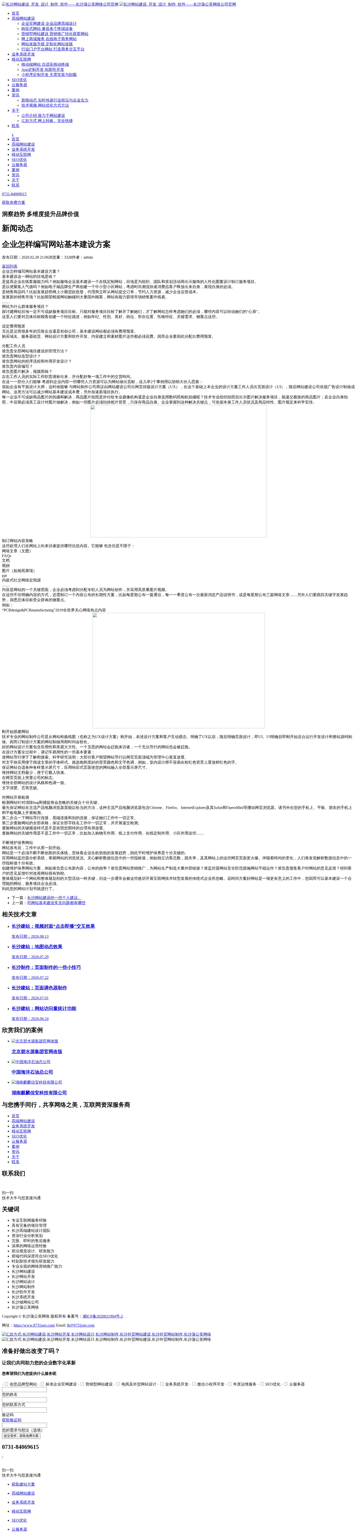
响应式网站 (47, 29)
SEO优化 (19, 80)
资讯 (15, 95)
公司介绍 (43, 115)
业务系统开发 (23, 54)
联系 (15, 126)
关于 (15, 110)
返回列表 (9, 266)
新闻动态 (54, 100)
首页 (15, 13)
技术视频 (45, 105)
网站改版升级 (47, 44)
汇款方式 (47, 121)
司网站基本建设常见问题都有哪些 (56, 903)
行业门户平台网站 (53, 49)
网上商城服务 (49, 39)
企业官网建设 (49, 23)
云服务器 (19, 85)
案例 (15, 90)
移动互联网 (21, 59)
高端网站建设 (23, 18)
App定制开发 (42, 69)
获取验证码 (11, 1420)
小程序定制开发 (49, 75)
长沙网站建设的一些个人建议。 (54, 898)
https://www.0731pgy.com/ (34, 1325)
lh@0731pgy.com (80, 1325)
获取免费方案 (13, 202)
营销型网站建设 (54, 34)
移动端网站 (45, 64)
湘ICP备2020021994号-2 (103, 1316)
